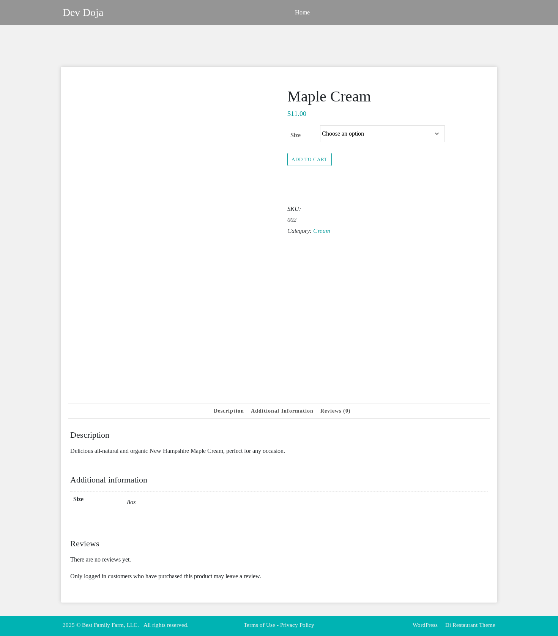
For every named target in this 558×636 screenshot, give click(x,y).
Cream (322, 231)
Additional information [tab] (282, 411)
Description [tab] (229, 411)
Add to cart (310, 159)
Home (302, 12)
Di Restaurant (461, 625)
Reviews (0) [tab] (335, 411)
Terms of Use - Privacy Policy (279, 625)
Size (295, 135)
